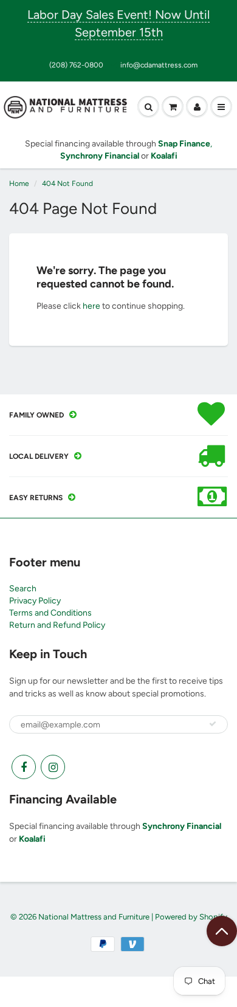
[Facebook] (24, 767)
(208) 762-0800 (76, 65)
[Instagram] (53, 767)
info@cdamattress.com (158, 65)
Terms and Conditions (50, 613)
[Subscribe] (212, 724)
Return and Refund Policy (57, 625)
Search (22, 588)
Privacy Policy (35, 601)
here (91, 306)
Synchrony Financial (181, 826)
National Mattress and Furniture (93, 916)
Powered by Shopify (191, 916)
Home (19, 183)
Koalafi (32, 839)
